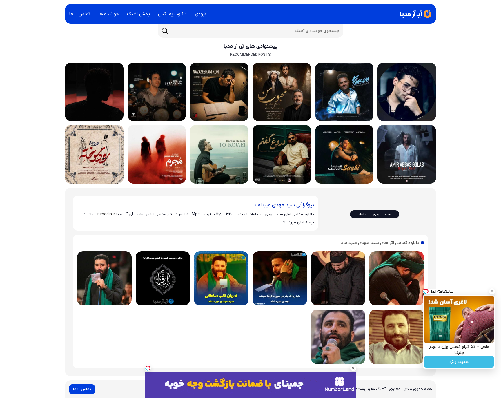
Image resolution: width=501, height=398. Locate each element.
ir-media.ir (106, 214)
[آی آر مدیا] (414, 14)
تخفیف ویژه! (459, 362)
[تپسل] (148, 368)
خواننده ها (108, 14)
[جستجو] (165, 31)
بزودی (200, 14)
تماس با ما (79, 14)
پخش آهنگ (138, 14)
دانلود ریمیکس (172, 14)
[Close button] (492, 291)
